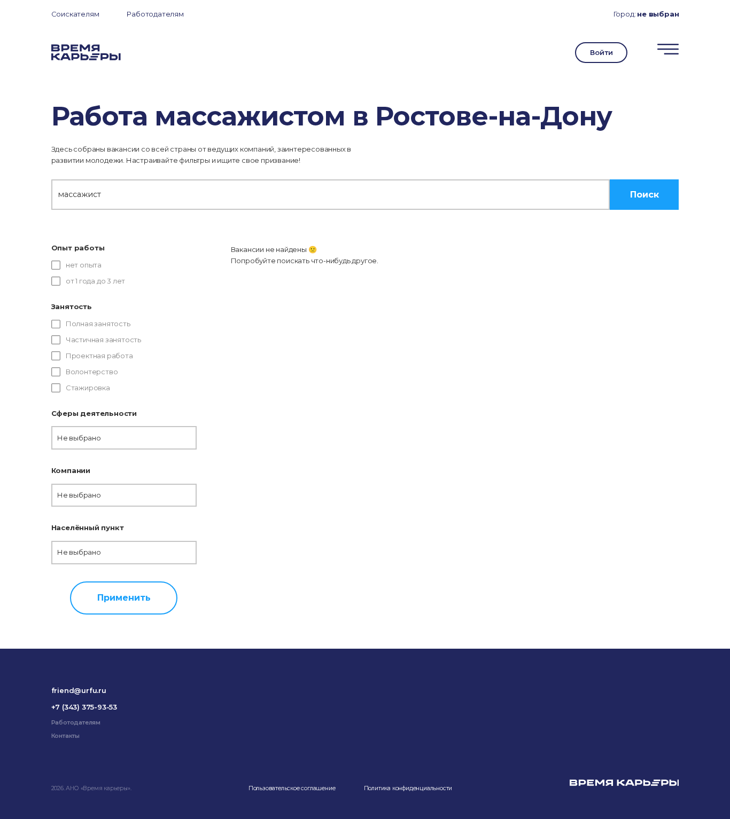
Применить (124, 597)
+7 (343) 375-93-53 (84, 707)
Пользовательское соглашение (292, 788)
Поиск (644, 194)
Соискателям (75, 14)
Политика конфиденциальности (408, 788)
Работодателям (155, 14)
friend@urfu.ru (78, 690)
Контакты (65, 736)
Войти (601, 52)
